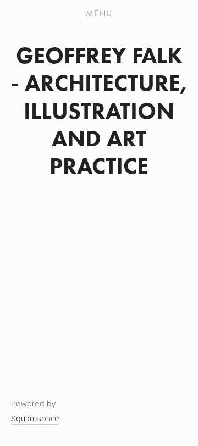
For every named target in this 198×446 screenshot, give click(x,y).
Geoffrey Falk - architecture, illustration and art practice (99, 110)
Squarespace (35, 418)
